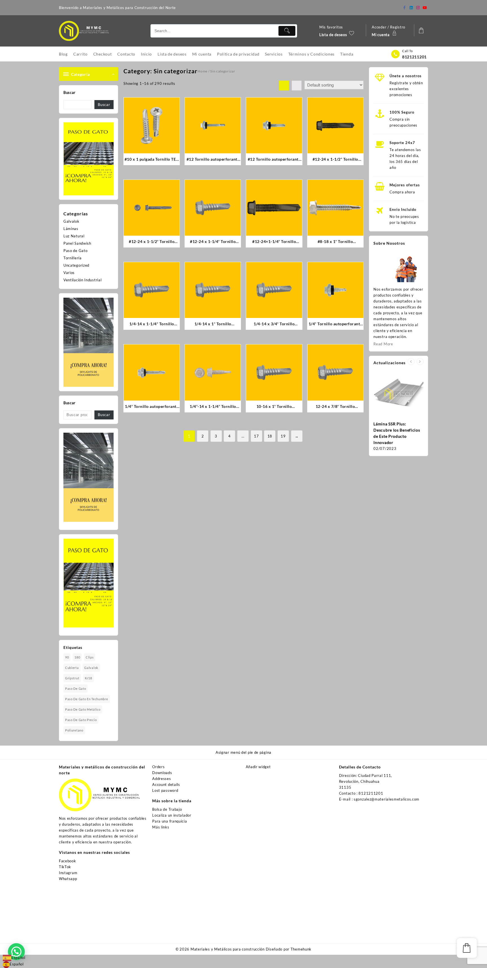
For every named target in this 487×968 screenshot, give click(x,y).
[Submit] (286, 31)
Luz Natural (74, 236)
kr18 (88, 678)
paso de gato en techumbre (86, 699)
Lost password (165, 790)
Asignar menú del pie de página (243, 752)
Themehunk (301, 949)
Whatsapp (68, 878)
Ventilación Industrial (82, 280)
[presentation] (411, 361)
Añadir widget (258, 766)
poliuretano (74, 730)
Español (18, 957)
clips (90, 657)
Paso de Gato (75, 250)
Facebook (67, 861)
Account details (166, 784)
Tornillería (72, 258)
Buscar (69, 92)
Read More (383, 344)
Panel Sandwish (77, 243)
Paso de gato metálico (83, 709)
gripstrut (72, 678)
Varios (69, 272)
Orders (158, 766)
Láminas (70, 228)
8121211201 (414, 56)
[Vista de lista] (297, 85)
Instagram (68, 872)
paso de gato (75, 688)
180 (77, 657)
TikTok (65, 867)
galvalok (91, 667)
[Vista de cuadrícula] (284, 85)
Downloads (162, 772)
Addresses (161, 778)
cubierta (72, 667)
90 (67, 657)
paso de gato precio (81, 720)
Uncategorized (76, 265)
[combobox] (14, 958)
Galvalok (71, 221)
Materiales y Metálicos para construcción (228, 949)
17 (256, 436)
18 (269, 436)
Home (202, 71)
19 (283, 436)
